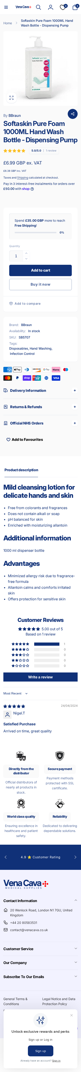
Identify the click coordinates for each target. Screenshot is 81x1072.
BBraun (12, 115)
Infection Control (22, 354)
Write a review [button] (40, 677)
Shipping (22, 177)
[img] (14, 706)
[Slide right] (75, 857)
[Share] (73, 114)
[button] (6, 7)
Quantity (14, 246)
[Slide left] (6, 857)
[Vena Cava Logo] (25, 888)
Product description (21, 470)
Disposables (18, 348)
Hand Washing (41, 348)
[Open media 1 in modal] (40, 68)
